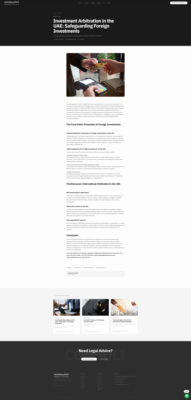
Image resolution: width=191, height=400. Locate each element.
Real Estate (83, 376)
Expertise (93, 3)
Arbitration (60, 13)
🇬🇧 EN (186, 391)
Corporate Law (83, 378)
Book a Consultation (90, 359)
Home (126, 397)
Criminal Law (83, 383)
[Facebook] (54, 385)
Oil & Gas (82, 387)
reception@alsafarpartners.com (106, 255)
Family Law (83, 381)
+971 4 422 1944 (104, 359)
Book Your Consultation (179, 2)
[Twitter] (56, 385)
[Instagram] (62, 385)
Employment (83, 385)
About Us (99, 376)
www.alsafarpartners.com (74, 257)
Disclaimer (99, 389)
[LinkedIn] (59, 385)
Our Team (86, 3)
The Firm (80, 3)
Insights (99, 3)
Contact (108, 3)
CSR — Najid (99, 383)
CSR (104, 3)
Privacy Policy (100, 387)
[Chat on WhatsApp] (187, 396)
